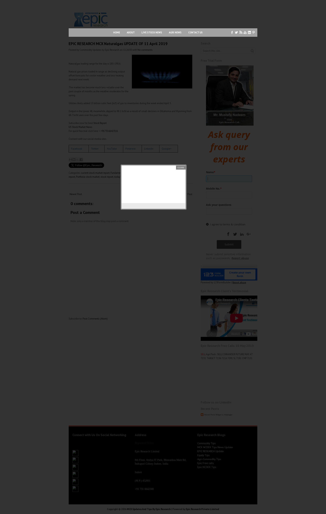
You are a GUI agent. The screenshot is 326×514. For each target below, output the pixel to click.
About (131, 32)
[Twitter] (236, 32)
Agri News (175, 32)
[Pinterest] (254, 32)
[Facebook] (232, 32)
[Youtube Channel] (245, 32)
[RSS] (241, 32)
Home (116, 32)
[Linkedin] (249, 32)
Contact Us (195, 32)
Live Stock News (151, 32)
